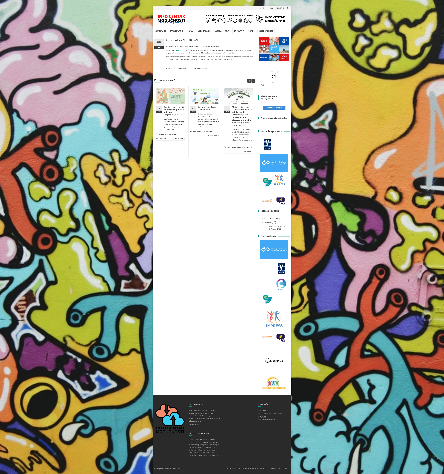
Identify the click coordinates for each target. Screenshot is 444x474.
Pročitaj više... (179, 138)
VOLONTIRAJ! (194, 425)
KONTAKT (280, 8)
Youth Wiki (273, 469)
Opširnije (214, 455)
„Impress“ (206, 442)
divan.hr (178, 50)
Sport (250, 31)
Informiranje (163, 134)
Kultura (218, 31)
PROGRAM (270, 8)
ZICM (254, 469)
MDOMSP (263, 469)
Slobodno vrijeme (265, 31)
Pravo (228, 31)
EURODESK (285, 469)
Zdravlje (190, 31)
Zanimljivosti (183, 68)
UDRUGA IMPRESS (233, 469)
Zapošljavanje (176, 31)
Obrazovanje (160, 31)
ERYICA (246, 469)
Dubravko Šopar (201, 68)
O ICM (262, 8)
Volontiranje (204, 31)
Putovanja (239, 31)
